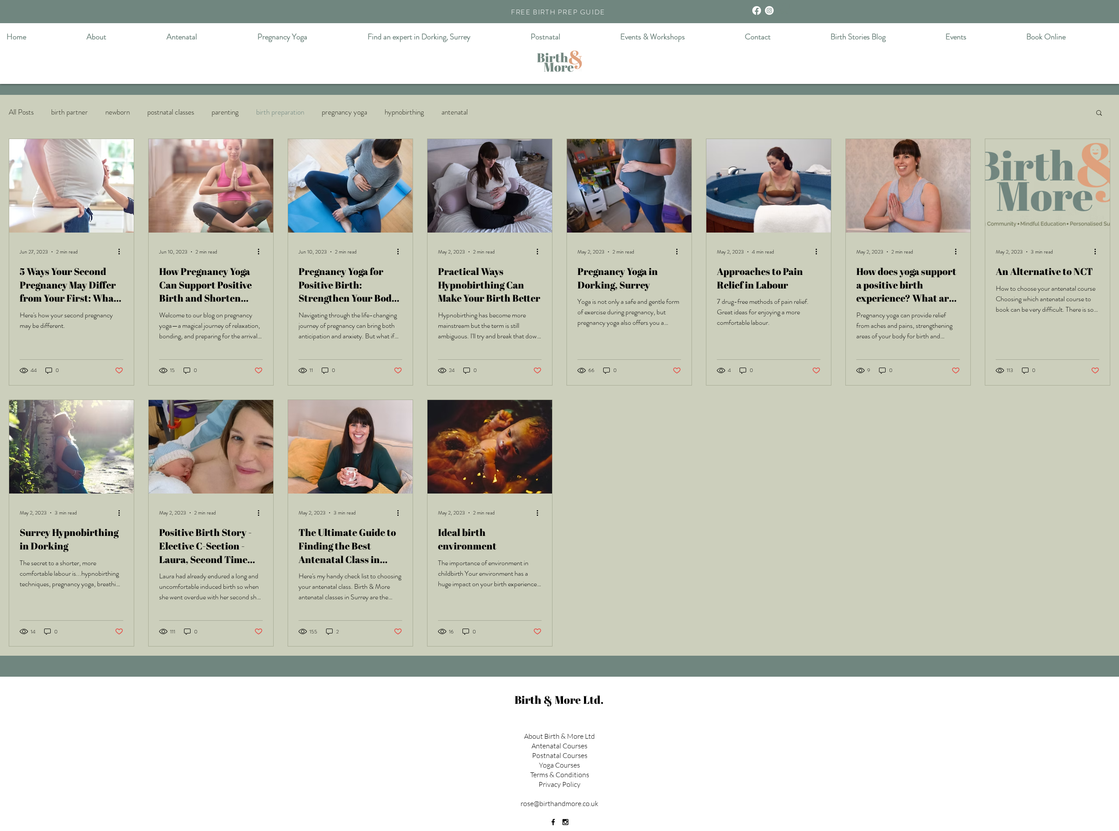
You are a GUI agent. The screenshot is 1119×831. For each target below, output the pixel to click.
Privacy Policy (559, 784)
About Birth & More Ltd (559, 736)
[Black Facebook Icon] (553, 822)
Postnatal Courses (559, 755)
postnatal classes (170, 112)
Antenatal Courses (559, 745)
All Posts (21, 112)
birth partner (69, 112)
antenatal (454, 112)
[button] (784, 8)
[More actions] (122, 252)
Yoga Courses (559, 765)
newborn (117, 112)
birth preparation (280, 112)
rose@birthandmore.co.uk (559, 803)
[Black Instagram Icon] (565, 822)
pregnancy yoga (344, 112)
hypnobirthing (404, 112)
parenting (225, 112)
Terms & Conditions (559, 774)
